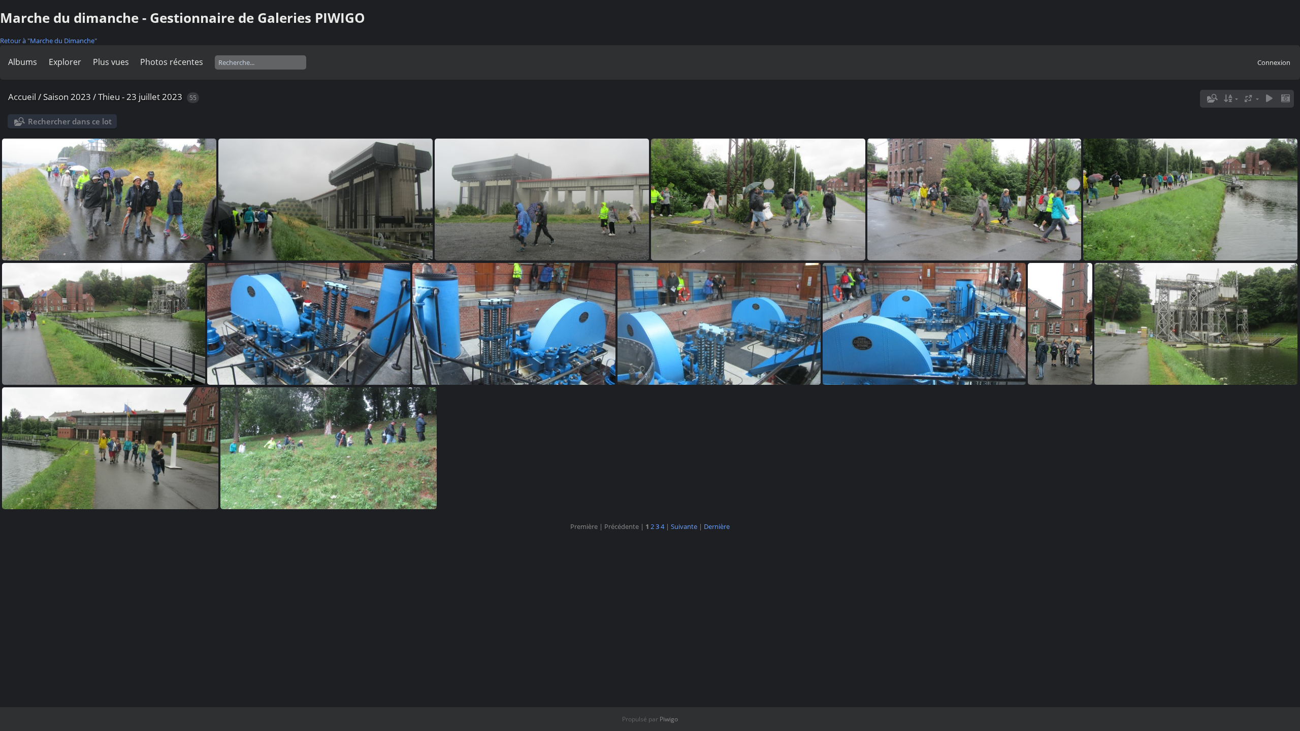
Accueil (22, 97)
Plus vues (111, 62)
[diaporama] (1269, 98)
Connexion (1273, 62)
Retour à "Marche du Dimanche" (48, 40)
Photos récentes (171, 62)
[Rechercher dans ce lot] (1211, 98)
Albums (22, 62)
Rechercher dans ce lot (70, 121)
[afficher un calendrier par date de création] (1285, 98)
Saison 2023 (67, 97)
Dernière (717, 526)
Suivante (684, 526)
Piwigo (669, 719)
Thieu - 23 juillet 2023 (140, 97)
